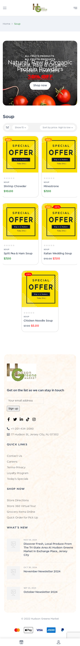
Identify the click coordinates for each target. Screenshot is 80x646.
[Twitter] (15, 420)
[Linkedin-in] (22, 420)
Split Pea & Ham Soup (18, 253)
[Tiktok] (28, 420)
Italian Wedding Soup (58, 253)
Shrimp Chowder (15, 186)
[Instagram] (34, 420)
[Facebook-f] (9, 420)
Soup (6, 182)
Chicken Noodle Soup (38, 320)
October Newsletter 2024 (40, 591)
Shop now (40, 85)
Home (6, 23)
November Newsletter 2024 (42, 571)
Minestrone (51, 186)
